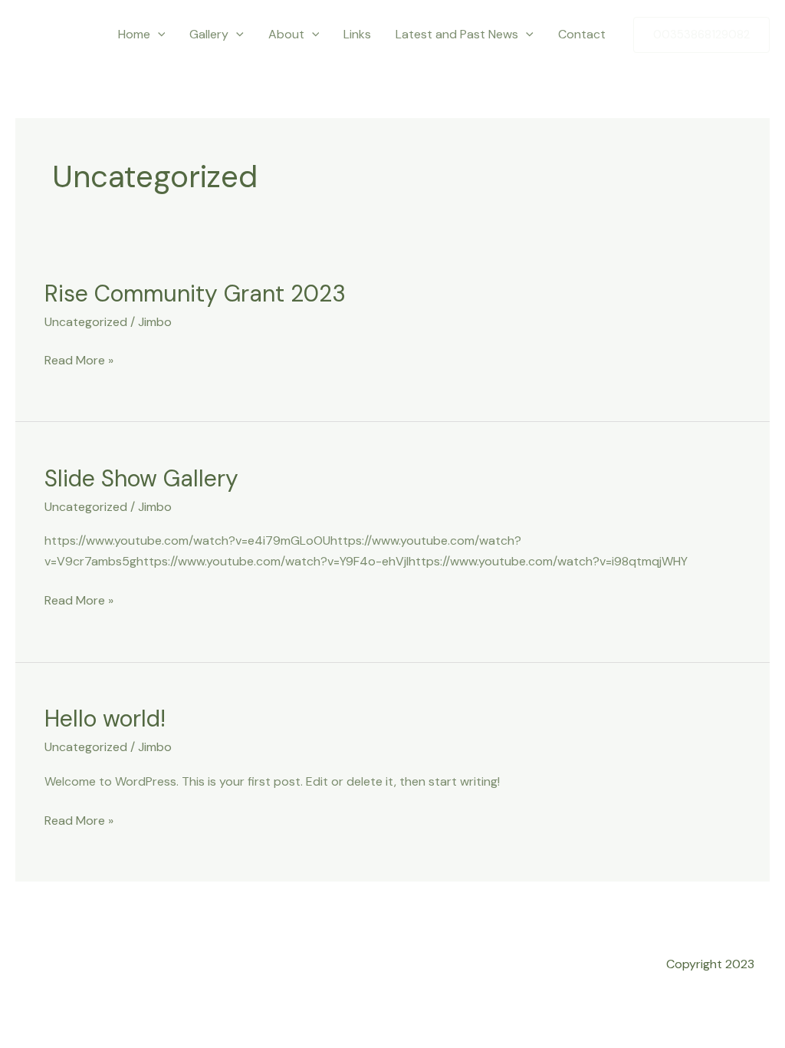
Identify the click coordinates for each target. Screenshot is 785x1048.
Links (357, 34)
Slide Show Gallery (141, 478)
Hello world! (105, 718)
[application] (158, 34)
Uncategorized (85, 322)
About (286, 34)
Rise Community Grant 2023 (195, 293)
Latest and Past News (457, 34)
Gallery (208, 34)
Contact (582, 34)
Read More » (78, 359)
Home (134, 34)
